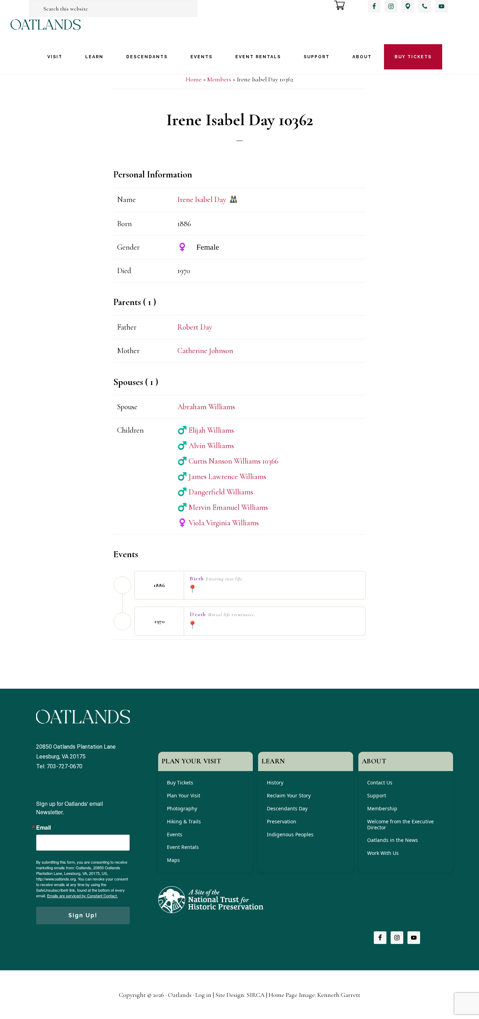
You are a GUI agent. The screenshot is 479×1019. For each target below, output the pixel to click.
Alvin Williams (205, 445)
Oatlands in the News (392, 840)
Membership (382, 808)
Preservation (281, 821)
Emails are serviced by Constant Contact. (82, 895)
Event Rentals (183, 847)
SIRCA (256, 995)
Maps (173, 860)
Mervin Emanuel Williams (222, 507)
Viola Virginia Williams (218, 522)
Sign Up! (82, 915)
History (275, 782)
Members (219, 79)
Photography (182, 808)
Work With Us (383, 853)
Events (174, 834)
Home (194, 79)
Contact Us (379, 782)
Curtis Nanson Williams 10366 (227, 461)
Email (43, 827)
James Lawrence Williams (221, 476)
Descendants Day (287, 808)
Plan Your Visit (183, 795)
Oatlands (46, 30)
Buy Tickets (180, 782)
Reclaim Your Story (289, 795)
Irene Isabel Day (202, 199)
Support (376, 795)
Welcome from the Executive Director (400, 824)
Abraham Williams (206, 406)
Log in (203, 995)
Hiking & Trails (184, 821)
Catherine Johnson (205, 350)
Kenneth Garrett (338, 995)
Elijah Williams (205, 430)
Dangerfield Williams (215, 492)
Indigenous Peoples (290, 834)
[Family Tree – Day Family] (233, 200)
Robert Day (194, 327)
